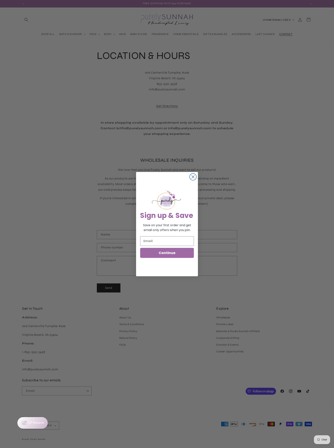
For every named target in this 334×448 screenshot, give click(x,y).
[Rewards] (32, 423)
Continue (167, 252)
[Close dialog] (193, 176)
